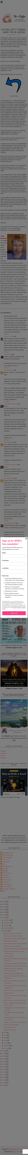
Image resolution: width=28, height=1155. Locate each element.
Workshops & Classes (11, 591)
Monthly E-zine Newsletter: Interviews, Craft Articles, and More (14, 588)
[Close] (26, 539)
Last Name (5, 568)
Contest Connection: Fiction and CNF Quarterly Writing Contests (14, 583)
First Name (5, 560)
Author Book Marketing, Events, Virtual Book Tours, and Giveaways (14, 579)
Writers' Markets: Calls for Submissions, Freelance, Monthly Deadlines (14, 595)
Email (4, 552)
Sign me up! (14, 613)
